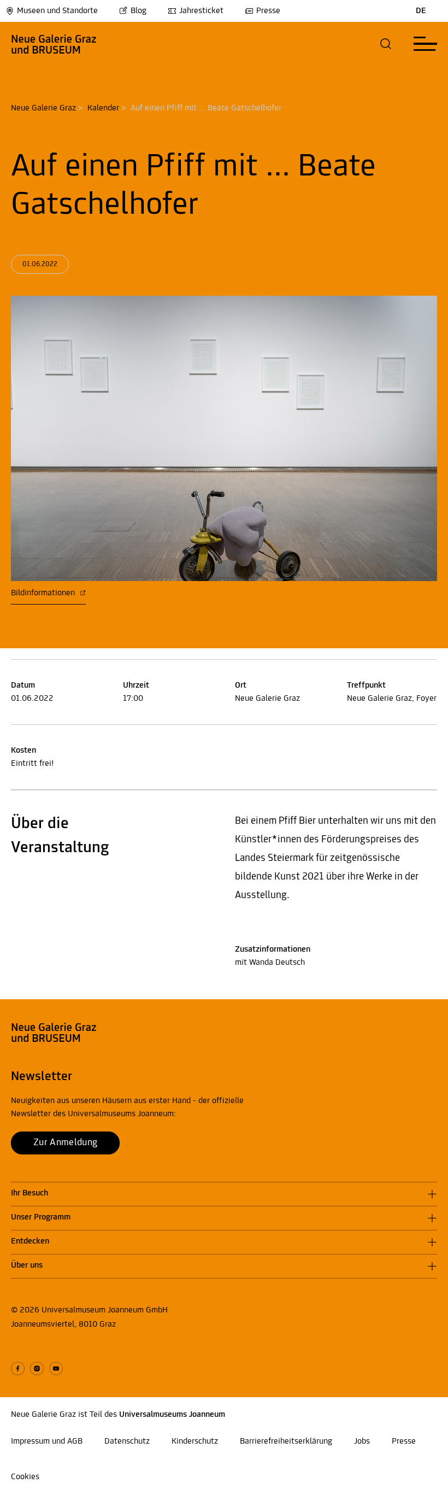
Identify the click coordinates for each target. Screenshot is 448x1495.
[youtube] (56, 1368)
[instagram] (37, 1368)
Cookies (25, 1477)
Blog (138, 11)
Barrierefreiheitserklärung (286, 1441)
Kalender (103, 108)
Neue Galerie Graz (43, 108)
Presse (268, 11)
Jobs (362, 1441)
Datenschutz (127, 1441)
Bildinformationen (44, 593)
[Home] (54, 44)
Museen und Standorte (57, 11)
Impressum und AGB (46, 1441)
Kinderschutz (195, 1441)
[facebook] (18, 1368)
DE (421, 11)
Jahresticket (201, 11)
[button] (386, 43)
